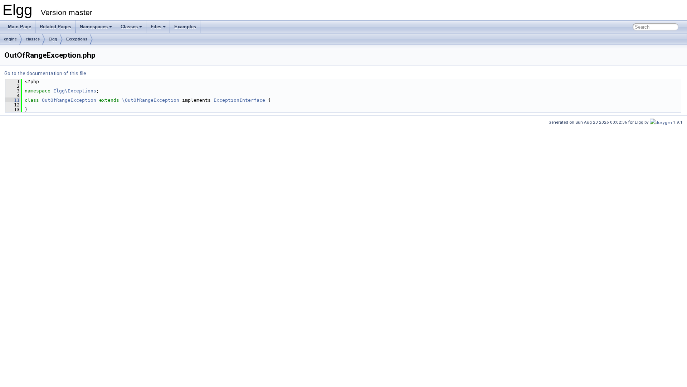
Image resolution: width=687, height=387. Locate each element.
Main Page (19, 26)
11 (12, 100)
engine (10, 39)
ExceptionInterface (239, 100)
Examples (185, 26)
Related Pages (55, 26)
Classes (129, 26)
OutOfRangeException (69, 100)
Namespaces (94, 26)
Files (156, 26)
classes (33, 39)
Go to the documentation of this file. (45, 73)
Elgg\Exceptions (74, 91)
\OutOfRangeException (150, 100)
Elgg (53, 39)
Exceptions (76, 39)
